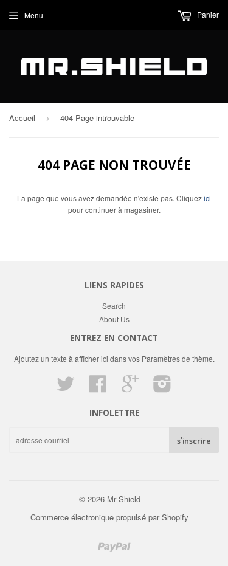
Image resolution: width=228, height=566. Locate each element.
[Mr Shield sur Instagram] (162, 387)
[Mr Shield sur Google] (130, 387)
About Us (114, 319)
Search (114, 305)
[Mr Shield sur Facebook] (98, 387)
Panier (207, 14)
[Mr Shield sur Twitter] (66, 387)
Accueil (22, 117)
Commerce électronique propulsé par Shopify (109, 517)
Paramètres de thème (177, 358)
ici (207, 198)
